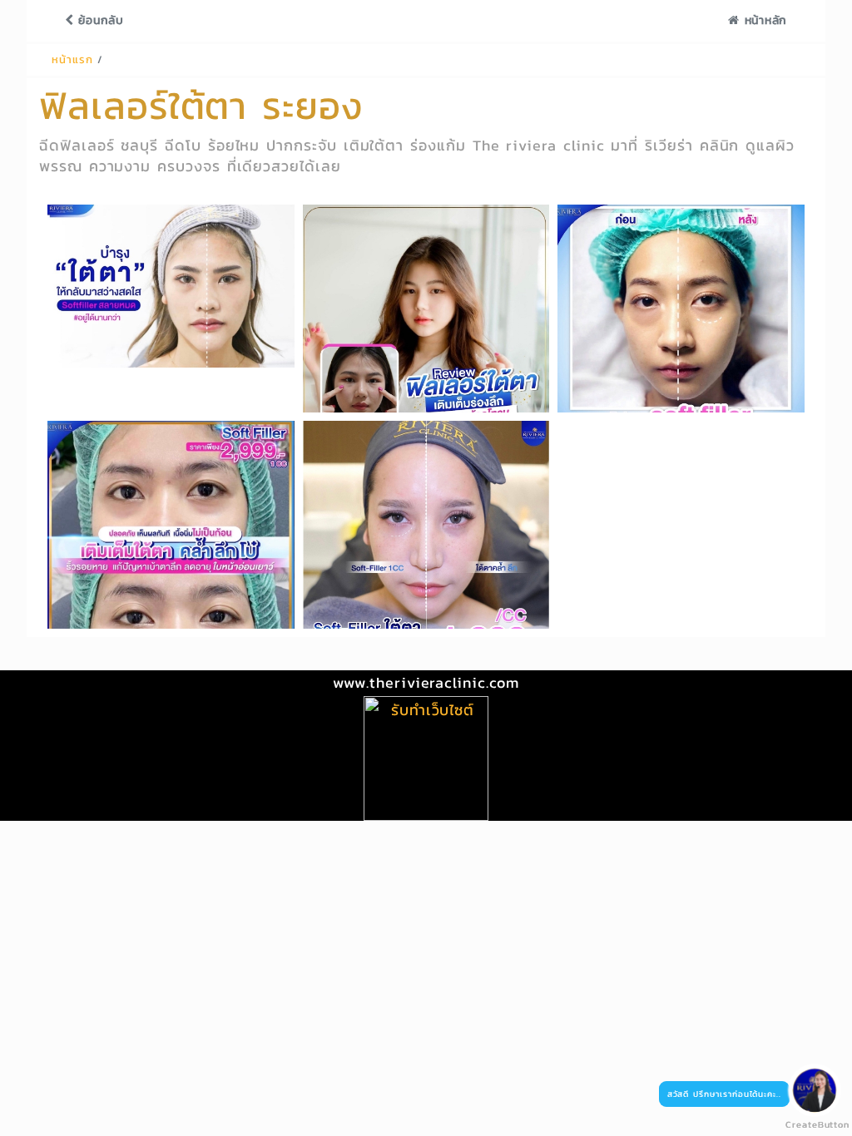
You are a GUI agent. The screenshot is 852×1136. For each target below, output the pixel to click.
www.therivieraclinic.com (425, 682)
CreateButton (810, 1124)
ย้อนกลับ (99, 20)
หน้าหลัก (763, 20)
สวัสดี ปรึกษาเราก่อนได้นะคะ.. (724, 1094)
